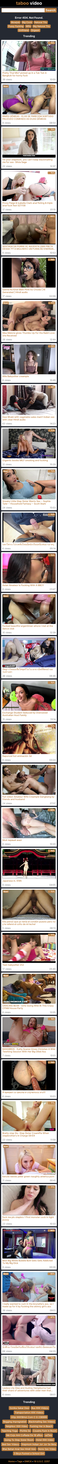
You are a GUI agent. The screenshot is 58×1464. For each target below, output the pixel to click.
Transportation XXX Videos (29, 1412)
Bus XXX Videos (40, 1408)
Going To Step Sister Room (19, 1439)
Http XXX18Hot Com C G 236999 (29, 1417)
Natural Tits (40, 22)
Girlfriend (24, 30)
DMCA (28, 1461)
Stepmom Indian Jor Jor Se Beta (38, 1444)
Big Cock (27, 22)
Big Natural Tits (41, 26)
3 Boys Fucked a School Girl (29, 1453)
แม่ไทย (48, 1435)
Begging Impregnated (14, 1421)
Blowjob (15, 22)
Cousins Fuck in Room (44, 1430)
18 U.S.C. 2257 (42, 1461)
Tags (19, 1461)
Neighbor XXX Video (16, 1426)
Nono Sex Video (47, 1448)
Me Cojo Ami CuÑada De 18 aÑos (24, 1435)
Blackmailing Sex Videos (42, 1421)
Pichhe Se (25, 1430)
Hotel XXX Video (45, 1439)
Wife (28, 26)
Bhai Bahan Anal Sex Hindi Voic (19, 1448)
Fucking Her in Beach (41, 1426)
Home (11, 1461)
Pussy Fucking (15, 26)
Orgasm (35, 30)
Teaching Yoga (9, 1430)
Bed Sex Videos (10, 1444)
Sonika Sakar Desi (19, 1408)
